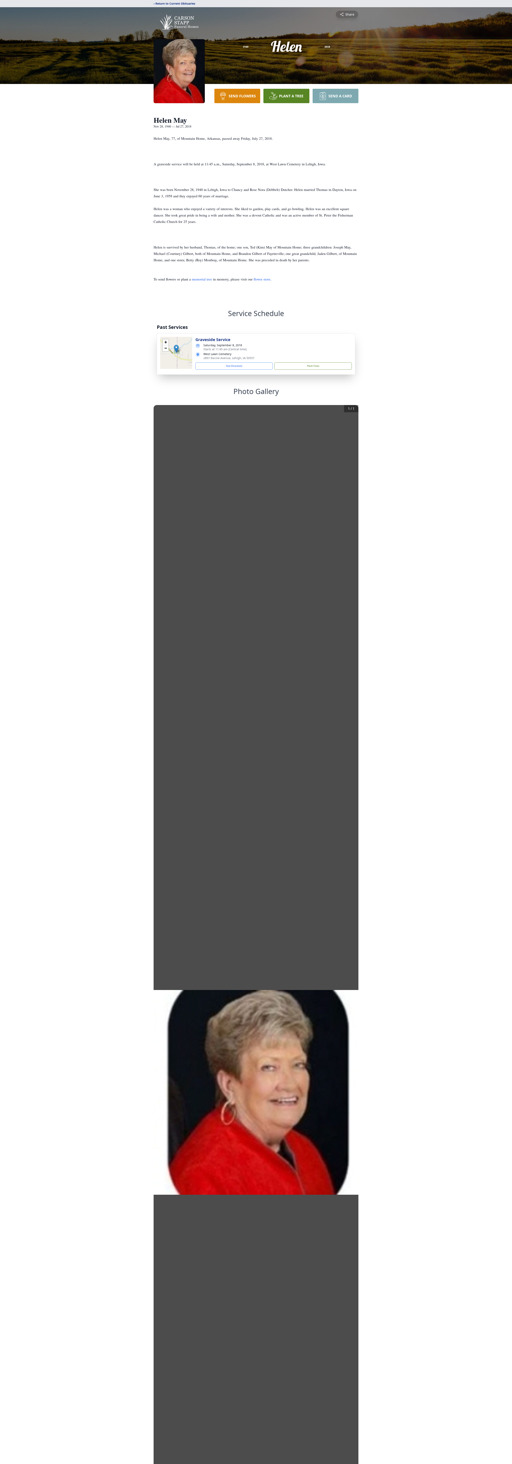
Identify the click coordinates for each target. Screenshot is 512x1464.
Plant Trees (313, 366)
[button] (176, 349)
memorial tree (202, 279)
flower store (262, 279)
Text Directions (234, 366)
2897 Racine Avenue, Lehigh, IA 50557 (228, 358)
